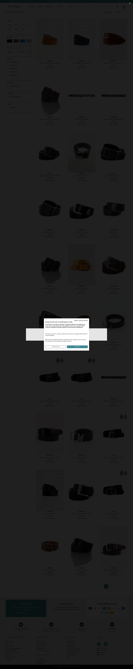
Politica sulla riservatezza (81, 320)
